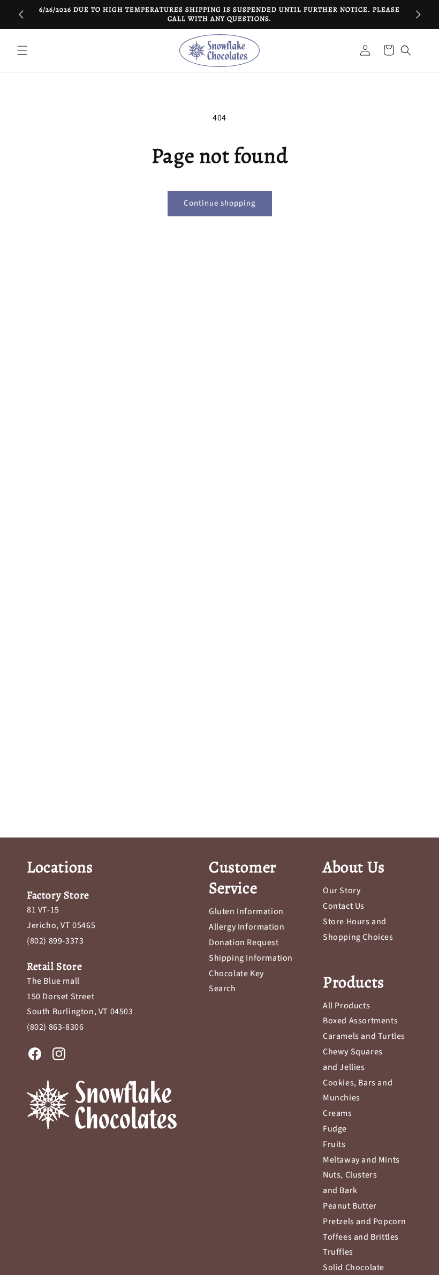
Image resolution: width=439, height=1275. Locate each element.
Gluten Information (246, 911)
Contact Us (344, 906)
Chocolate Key (236, 973)
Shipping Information (251, 958)
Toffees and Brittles (361, 1237)
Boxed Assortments (360, 1021)
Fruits (334, 1144)
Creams (337, 1113)
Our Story (341, 890)
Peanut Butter (350, 1206)
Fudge (335, 1129)
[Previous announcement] (21, 14)
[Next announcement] (418, 14)
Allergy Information (246, 927)
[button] (22, 50)
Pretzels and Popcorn (364, 1221)
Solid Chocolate (353, 1267)
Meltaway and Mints (361, 1160)
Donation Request (244, 942)
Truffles (338, 1252)
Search (222, 988)
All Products (346, 1006)
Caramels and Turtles (364, 1036)
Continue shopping (220, 203)
